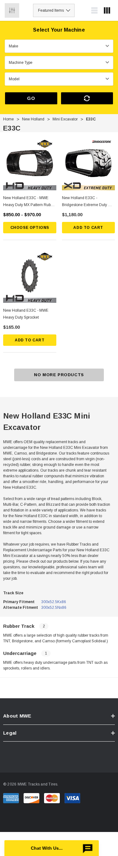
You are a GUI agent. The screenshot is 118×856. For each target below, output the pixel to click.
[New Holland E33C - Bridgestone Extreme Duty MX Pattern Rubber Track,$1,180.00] (88, 163)
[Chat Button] (51, 848)
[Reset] (87, 98)
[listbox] (54, 10)
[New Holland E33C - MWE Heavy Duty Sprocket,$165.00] (29, 276)
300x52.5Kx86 (53, 602)
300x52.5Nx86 (53, 607)
